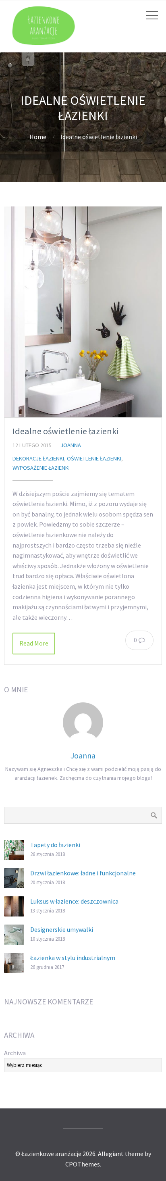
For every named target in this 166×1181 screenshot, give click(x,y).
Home (37, 137)
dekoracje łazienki (38, 458)
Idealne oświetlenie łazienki (65, 431)
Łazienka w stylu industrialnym (72, 958)
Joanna (70, 445)
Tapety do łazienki (55, 845)
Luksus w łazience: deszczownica (74, 901)
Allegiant (111, 1154)
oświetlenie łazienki (94, 458)
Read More (33, 643)
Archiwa (15, 1053)
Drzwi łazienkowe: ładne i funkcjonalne (83, 873)
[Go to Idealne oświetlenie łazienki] (83, 311)
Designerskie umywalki (61, 929)
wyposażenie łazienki (41, 467)
